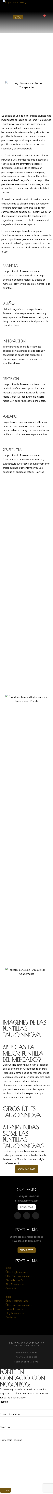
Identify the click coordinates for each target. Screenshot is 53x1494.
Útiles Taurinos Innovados (19, 1276)
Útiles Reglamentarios (17, 1272)
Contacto (11, 1288)
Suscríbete (26, 1250)
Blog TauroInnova (15, 1284)
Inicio (8, 1267)
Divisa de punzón (14, 1280)
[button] (27, 1293)
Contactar (26, 1169)
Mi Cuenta (18, 17)
